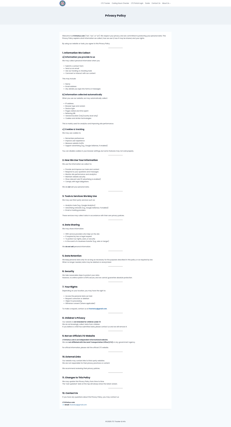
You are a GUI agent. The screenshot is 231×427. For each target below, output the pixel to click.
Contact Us (156, 3)
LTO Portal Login (137, 3)
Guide (147, 3)
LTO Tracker (105, 3)
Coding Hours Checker (120, 3)
